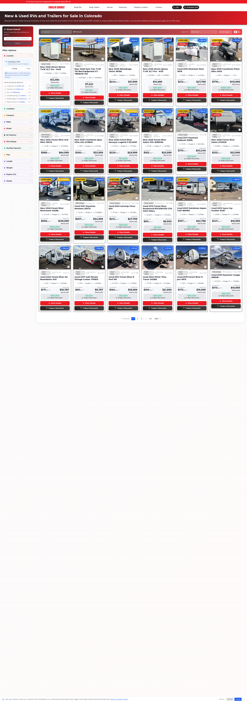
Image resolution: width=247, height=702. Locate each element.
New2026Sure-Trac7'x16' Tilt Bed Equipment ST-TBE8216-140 (87, 71)
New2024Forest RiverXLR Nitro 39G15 (54, 141)
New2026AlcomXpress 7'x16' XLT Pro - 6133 (155, 70)
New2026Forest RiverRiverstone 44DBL (52, 209)
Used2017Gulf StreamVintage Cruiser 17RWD (86, 278)
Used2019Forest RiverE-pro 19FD (190, 278)
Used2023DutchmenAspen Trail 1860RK (191, 209)
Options (221, 699)
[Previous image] (41, 49)
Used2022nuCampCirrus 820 (122, 207)
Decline (230, 699)
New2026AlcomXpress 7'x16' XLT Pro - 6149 (52, 68)
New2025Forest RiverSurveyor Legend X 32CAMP (123, 141)
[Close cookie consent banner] (244, 699)
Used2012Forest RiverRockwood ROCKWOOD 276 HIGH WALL (157, 208)
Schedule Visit (192, 7)
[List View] (238, 32)
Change (14, 68)
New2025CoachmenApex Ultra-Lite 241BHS (88, 141)
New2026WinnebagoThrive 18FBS (120, 70)
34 (151, 319)
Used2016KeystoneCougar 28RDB (225, 276)
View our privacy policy (119, 699)
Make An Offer (55, 82)
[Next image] (68, 49)
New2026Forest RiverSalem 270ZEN (223, 141)
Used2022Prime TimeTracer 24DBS (154, 278)
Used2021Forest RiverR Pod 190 (121, 278)
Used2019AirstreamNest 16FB (190, 70)
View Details (56, 93)
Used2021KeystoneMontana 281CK (84, 207)
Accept (238, 699)
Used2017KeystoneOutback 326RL (187, 139)
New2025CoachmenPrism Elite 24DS (225, 70)
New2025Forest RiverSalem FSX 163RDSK (154, 141)
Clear (28, 68)
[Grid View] (235, 32)
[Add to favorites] (68, 59)
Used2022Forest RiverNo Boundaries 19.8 (54, 278)
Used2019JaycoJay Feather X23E (222, 209)
